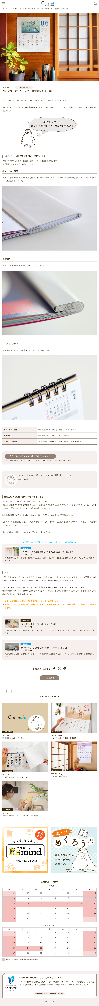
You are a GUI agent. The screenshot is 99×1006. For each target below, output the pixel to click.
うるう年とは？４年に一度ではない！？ (66, 738)
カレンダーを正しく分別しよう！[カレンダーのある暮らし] (44, 648)
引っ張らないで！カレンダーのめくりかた (18, 777)
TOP (3, 9)
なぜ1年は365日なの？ (60, 776)
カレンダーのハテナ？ (27, 9)
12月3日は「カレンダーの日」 (14, 738)
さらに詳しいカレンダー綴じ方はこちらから (30, 456)
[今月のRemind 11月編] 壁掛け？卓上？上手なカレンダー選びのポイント (49, 552)
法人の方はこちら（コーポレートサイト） (49, 993)
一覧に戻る (49, 678)
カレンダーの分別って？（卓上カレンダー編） (39, 624)
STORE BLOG (13, 9)
